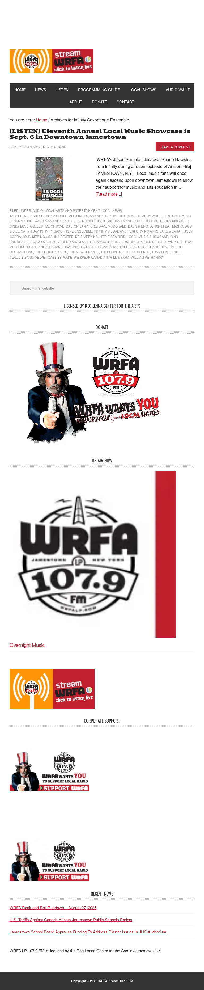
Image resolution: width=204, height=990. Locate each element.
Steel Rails (130, 247)
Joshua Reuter (60, 236)
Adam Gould (56, 215)
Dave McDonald (112, 226)
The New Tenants (84, 252)
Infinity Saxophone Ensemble (66, 231)
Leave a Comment (175, 147)
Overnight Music (27, 644)
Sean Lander (38, 247)
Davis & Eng (138, 226)
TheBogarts (111, 252)
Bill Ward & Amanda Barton (51, 220)
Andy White (152, 215)
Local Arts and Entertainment (71, 210)
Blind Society (89, 220)
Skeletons (89, 247)
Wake (67, 257)
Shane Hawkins (65, 247)
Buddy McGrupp (174, 220)
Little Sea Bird (112, 236)
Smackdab (109, 247)
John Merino (34, 236)
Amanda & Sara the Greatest (115, 215)
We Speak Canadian (91, 257)
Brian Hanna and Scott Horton (131, 220)
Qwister (44, 241)
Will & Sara (119, 257)
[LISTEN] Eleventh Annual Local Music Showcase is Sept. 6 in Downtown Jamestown (100, 134)
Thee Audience (137, 252)
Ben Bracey (173, 215)
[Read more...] (109, 194)
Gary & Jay (30, 231)
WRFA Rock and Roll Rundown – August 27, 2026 (53, 907)
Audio (38, 210)
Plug (30, 241)
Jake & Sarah (171, 231)
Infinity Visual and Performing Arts (126, 231)
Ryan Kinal (174, 241)
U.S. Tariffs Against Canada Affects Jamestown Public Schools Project (71, 919)
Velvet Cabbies (48, 257)
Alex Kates (78, 215)
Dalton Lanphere (81, 226)
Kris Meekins (86, 236)
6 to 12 (38, 215)
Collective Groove (47, 226)
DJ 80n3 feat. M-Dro (166, 226)
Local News (111, 210)
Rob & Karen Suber (146, 241)
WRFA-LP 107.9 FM (102, 20)
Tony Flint (161, 252)
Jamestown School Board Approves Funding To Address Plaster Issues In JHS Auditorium (88, 931)
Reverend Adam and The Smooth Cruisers (90, 241)
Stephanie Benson (158, 247)
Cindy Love (19, 226)
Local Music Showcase (147, 236)
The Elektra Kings (51, 252)
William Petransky (147, 257)
